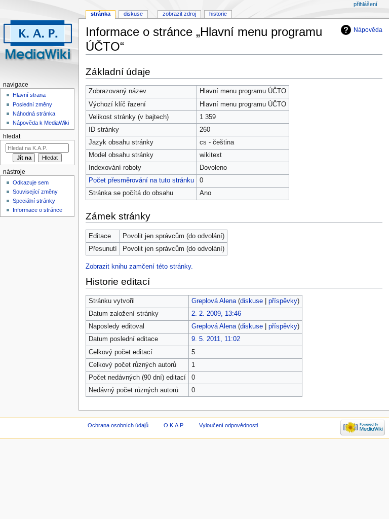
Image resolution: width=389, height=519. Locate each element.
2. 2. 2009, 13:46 (216, 313)
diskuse (251, 301)
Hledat (11, 136)
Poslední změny (32, 104)
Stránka (100, 14)
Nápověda (368, 29)
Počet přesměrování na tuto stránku (141, 180)
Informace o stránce (37, 210)
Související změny (35, 192)
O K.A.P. (174, 425)
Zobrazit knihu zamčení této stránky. (139, 266)
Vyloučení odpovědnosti (228, 425)
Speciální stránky (34, 201)
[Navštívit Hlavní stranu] (39, 39)
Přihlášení (365, 4)
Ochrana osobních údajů (118, 425)
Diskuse (133, 14)
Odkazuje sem (31, 182)
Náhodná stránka (34, 113)
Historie (218, 14)
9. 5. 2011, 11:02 (215, 339)
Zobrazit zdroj (179, 14)
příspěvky (282, 301)
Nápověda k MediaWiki (41, 123)
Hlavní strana (29, 95)
